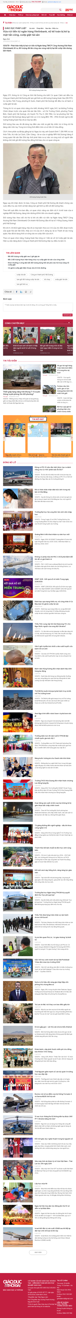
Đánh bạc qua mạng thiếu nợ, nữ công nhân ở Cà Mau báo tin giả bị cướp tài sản (54, 603)
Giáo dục (12, 15)
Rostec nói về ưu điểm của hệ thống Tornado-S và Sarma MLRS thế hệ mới (53, 1095)
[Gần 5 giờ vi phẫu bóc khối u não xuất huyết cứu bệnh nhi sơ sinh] (18, 655)
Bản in (26, 292)
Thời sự (20, 15)
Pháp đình (40, 28)
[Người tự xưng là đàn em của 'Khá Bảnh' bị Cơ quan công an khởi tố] (52, 335)
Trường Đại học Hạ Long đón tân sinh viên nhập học (53, 513)
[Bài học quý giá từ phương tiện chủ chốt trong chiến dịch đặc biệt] (49, 410)
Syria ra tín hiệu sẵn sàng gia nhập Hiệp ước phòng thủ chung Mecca (52, 983)
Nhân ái (70, 15)
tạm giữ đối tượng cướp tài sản (28, 279)
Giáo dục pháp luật (32, 15)
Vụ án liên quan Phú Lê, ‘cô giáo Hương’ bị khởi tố (53, 938)
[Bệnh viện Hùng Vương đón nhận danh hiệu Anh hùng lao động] (18, 678)
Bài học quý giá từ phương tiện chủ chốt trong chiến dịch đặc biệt (64, 410)
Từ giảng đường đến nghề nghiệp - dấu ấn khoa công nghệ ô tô (53, 827)
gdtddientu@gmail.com (54, 2)
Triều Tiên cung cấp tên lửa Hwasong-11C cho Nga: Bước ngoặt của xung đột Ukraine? (52, 625)
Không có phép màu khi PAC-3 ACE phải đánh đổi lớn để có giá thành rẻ (54, 558)
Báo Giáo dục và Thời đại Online (15, 8)
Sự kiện (8, 23)
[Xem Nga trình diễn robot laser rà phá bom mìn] (18, 722)
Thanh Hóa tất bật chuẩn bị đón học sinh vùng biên (53, 849)
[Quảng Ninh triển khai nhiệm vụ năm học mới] (18, 543)
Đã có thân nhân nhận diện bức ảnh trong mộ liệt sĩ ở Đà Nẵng (52, 491)
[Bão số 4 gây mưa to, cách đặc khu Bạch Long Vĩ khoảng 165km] (15, 438)
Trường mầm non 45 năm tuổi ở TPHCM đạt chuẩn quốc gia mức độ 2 (51, 737)
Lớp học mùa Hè (41, 1184)
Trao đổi (52, 15)
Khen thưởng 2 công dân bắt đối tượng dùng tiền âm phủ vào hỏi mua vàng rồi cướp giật (38, 264)
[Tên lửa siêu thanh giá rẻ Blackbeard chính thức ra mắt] (38, 438)
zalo (21, 292)
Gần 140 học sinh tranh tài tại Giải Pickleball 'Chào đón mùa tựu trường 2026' (52, 961)
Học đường (61, 15)
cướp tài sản (21, 275)
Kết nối (44, 15)
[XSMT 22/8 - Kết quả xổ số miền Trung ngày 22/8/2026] (18, 588)
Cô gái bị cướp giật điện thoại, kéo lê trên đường (27, 268)
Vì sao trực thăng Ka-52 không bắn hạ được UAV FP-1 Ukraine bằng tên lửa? (53, 1118)
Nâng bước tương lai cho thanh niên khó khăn (52, 758)
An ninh (32, 28)
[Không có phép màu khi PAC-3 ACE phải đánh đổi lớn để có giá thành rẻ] (18, 566)
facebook (17, 292)
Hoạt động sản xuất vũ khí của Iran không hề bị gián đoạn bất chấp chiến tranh (53, 804)
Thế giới (5, 396)
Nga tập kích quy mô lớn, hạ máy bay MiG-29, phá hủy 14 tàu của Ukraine (54, 1274)
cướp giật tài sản (61, 279)
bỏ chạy (47, 279)
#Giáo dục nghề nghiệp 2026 (25, 22)
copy (31, 292)
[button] (64, 322)
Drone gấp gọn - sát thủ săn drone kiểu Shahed (53, 1027)
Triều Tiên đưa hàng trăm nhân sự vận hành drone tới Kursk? (51, 916)
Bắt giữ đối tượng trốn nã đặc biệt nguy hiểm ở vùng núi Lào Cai (24, 348)
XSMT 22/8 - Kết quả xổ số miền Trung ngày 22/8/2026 (52, 580)
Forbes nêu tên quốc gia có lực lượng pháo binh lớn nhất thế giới (65, 389)
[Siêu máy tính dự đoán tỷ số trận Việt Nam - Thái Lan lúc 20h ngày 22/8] (61, 438)
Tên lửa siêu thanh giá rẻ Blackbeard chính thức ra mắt (38, 457)
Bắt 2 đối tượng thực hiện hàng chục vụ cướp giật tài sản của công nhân (36, 260)
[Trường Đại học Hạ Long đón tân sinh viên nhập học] (18, 521)
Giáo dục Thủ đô (69, 10)
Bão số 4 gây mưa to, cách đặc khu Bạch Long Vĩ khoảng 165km (15, 457)
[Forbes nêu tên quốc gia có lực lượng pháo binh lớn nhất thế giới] (49, 389)
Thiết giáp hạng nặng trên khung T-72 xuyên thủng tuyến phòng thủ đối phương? (21, 393)
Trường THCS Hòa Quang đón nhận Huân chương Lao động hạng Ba (54, 782)
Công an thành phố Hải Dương (42, 275)
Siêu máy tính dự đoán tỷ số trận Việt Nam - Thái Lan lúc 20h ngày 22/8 (61, 457)
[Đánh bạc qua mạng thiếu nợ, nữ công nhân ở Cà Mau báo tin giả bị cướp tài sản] (18, 610)
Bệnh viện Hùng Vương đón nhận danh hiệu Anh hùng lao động (53, 670)
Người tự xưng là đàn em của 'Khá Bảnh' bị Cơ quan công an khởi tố (51, 348)
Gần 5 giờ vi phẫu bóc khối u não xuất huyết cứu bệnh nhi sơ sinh (54, 647)
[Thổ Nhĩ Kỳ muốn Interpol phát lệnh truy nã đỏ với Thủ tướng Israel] (18, 700)
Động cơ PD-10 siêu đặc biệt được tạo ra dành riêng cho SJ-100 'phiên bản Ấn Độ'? (53, 468)
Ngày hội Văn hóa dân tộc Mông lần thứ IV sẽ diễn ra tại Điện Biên (52, 1207)
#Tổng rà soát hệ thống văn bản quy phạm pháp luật (48, 22)
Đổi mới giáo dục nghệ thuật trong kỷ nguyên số (54, 1139)
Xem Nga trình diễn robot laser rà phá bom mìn (53, 714)
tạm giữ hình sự (22, 284)
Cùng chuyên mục (15, 323)
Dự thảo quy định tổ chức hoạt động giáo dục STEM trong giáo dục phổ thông (53, 1297)
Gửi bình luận (67, 315)
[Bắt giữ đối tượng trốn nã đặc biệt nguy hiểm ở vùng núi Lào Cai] (25, 335)
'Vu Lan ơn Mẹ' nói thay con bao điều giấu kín (52, 1005)
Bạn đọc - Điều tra (52, 28)
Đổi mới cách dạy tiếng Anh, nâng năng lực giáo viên (53, 871)
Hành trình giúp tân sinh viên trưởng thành (51, 1251)
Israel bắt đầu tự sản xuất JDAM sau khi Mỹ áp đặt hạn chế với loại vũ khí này (52, 1229)
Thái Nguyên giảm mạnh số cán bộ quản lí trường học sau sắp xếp (54, 1073)
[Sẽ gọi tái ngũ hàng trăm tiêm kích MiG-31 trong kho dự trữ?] (49, 368)
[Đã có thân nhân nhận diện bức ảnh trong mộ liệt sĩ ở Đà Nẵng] (18, 498)
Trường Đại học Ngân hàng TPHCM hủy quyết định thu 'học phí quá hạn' (52, 894)
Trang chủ (5, 15)
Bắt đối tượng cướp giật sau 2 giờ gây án (24, 256)
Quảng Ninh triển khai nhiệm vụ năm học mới (52, 534)
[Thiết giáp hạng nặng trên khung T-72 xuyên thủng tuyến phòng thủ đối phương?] (22, 377)
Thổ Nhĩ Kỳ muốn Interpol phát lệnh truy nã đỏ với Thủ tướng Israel (53, 692)
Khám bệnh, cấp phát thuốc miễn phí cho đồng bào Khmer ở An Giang (53, 1050)
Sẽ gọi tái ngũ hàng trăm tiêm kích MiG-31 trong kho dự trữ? (65, 369)
